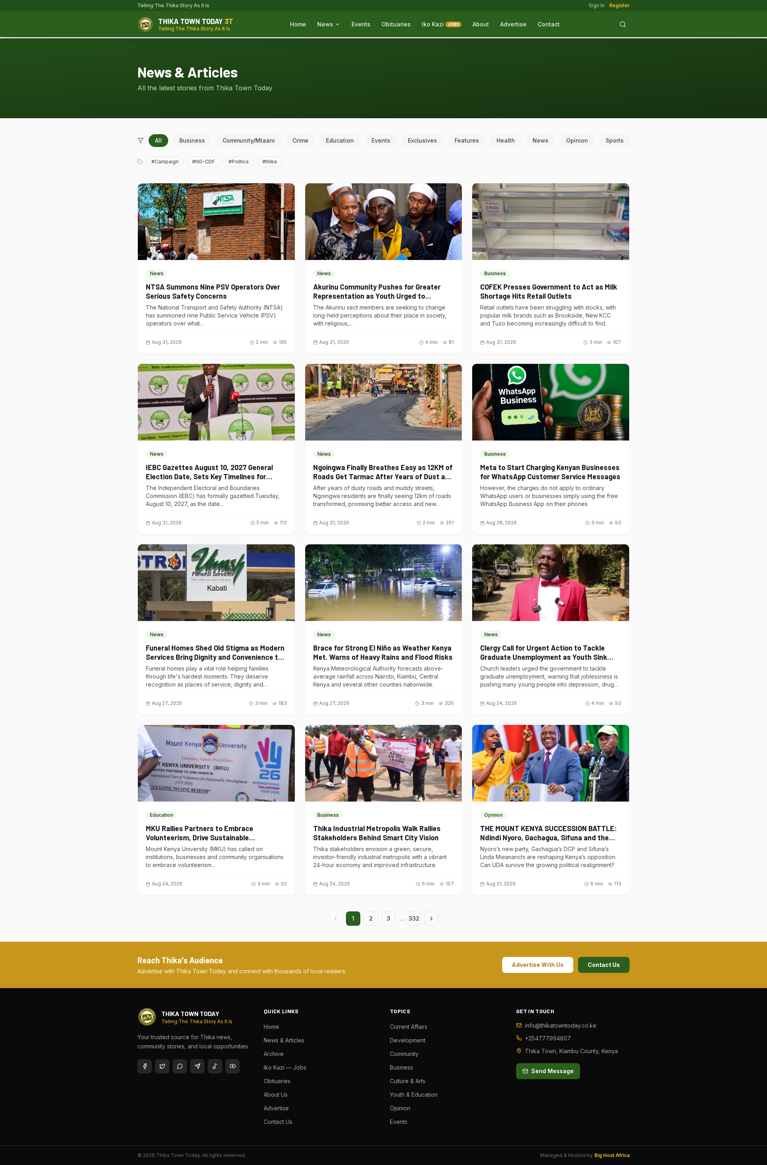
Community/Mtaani (249, 140)
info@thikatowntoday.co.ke (560, 1025)
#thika (269, 162)
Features (467, 140)
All (158, 140)
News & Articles (284, 1040)
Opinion (577, 140)
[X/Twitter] (162, 1066)
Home (298, 24)
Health (506, 140)
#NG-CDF (203, 162)
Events (361, 24)
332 (414, 918)
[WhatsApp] (180, 1066)
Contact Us (604, 964)
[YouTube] (232, 1066)
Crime (300, 140)
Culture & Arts (407, 1081)
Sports (615, 140)
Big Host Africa (612, 1155)
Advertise (513, 24)
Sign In (596, 5)
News (325, 24)
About (481, 24)
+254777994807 (548, 1038)
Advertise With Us (538, 964)
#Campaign (165, 162)
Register (619, 5)
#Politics (239, 162)
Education (340, 140)
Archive (274, 1053)
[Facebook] (144, 1066)
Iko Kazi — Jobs (285, 1067)
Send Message (552, 1071)
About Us (276, 1094)
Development (407, 1040)
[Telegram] (197, 1066)
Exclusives (422, 140)
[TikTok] (215, 1066)
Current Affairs (408, 1026)
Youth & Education (413, 1094)
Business (192, 140)
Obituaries (396, 24)
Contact (549, 24)
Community (404, 1053)
